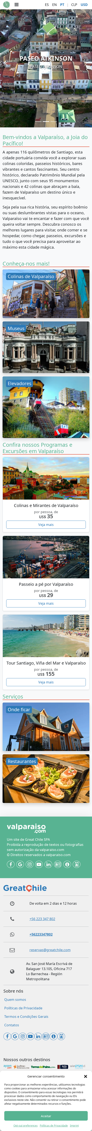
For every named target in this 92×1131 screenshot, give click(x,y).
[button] (85, 1076)
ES (47, 4)
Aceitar (46, 1116)
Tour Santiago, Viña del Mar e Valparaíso (46, 663)
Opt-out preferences (25, 1125)
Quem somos (15, 999)
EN (54, 4)
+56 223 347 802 (42, 919)
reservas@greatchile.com (50, 950)
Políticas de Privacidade (54, 1125)
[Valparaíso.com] (6, 4)
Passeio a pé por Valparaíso (46, 584)
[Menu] (16, 4)
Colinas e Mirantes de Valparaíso (46, 505)
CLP (74, 4)
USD (84, 4)
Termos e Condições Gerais (26, 1016)
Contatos (11, 1025)
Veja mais (46, 524)
